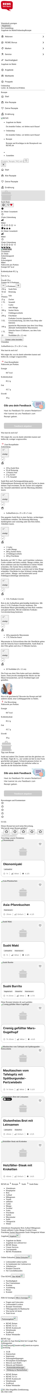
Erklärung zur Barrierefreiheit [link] (17, 1370)
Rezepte (24, 142)
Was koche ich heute (14, 1311)
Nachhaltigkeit (11, 1281)
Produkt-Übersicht (13, 1268)
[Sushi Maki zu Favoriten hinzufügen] (40, 925)
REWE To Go (11, 1326)
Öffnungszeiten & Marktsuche (17, 1309)
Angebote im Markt (13, 1241)
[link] (25, 124)
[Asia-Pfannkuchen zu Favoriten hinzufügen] (40, 885)
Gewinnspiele (11, 1249)
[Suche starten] (26, 161)
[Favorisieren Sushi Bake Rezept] (10, 205)
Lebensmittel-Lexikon (14, 1304)
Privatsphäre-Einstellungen (16, 1361)
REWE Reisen (11, 1323)
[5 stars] (40, 831)
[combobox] (12, 161)
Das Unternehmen (13, 1283)
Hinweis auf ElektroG (14, 1365)
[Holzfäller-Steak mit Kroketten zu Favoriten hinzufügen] (40, 1145)
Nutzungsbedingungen (14, 1358)
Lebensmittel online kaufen (16, 1262)
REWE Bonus (11, 1245)
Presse (8, 1290)
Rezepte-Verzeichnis (14, 1307)
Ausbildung (10, 1288)
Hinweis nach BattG (14, 1363)
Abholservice (11, 1266)
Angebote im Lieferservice (16, 1243)
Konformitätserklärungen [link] (15, 1367)
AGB (8, 1352)
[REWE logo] (5, 118)
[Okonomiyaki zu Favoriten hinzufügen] (40, 844)
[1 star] (6, 831)
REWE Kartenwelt (13, 1328)
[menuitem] (23, 36)
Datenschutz (10, 1354)
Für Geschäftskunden (14, 1271)
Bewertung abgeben (9, 836)
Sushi (23, 1184)
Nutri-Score (10, 1313)
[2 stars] (15, 831)
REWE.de (5, 1184)
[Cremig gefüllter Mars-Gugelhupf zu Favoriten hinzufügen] (40, 1008)
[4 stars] (32, 831)
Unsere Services (12, 1247)
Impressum (10, 1356)
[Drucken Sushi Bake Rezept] (3, 205)
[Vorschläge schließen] (3, 165)
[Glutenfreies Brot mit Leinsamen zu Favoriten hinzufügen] (40, 1101)
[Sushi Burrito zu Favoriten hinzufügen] (40, 966)
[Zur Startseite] (9, 15)
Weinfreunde (11, 1330)
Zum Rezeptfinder (11, 362)
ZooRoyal (10, 1332)
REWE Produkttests (13, 1252)
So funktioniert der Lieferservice (18, 1264)
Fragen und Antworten (14, 1302)
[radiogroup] (23, 831)
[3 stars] (23, 831)
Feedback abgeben (23, 426)
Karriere (9, 1285)
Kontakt (9, 1292)
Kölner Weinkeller (13, 1334)
